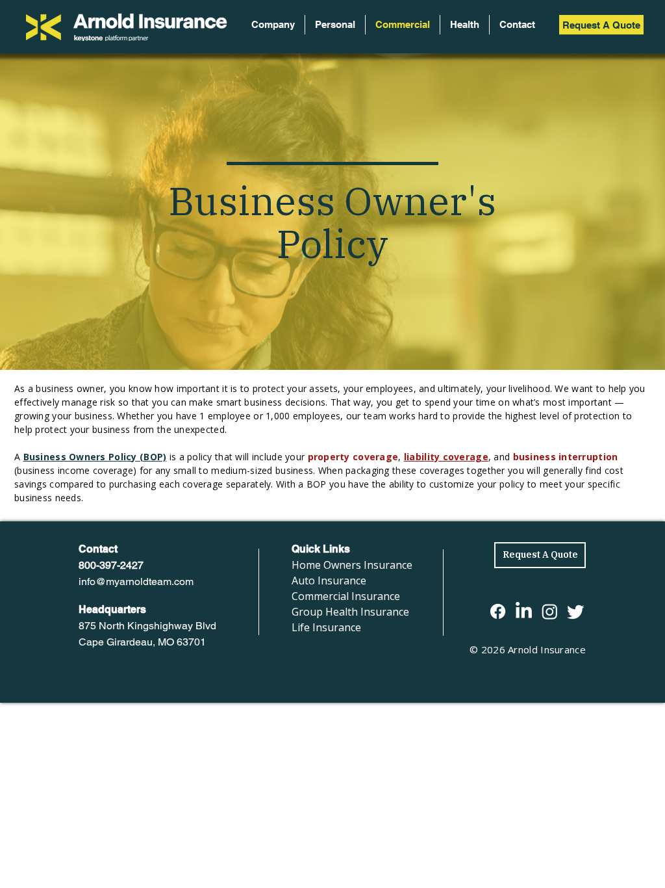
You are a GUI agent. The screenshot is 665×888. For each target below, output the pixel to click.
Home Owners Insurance (352, 565)
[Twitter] (576, 611)
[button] (335, 24)
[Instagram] (550, 611)
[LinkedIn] (524, 611)
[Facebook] (498, 611)
